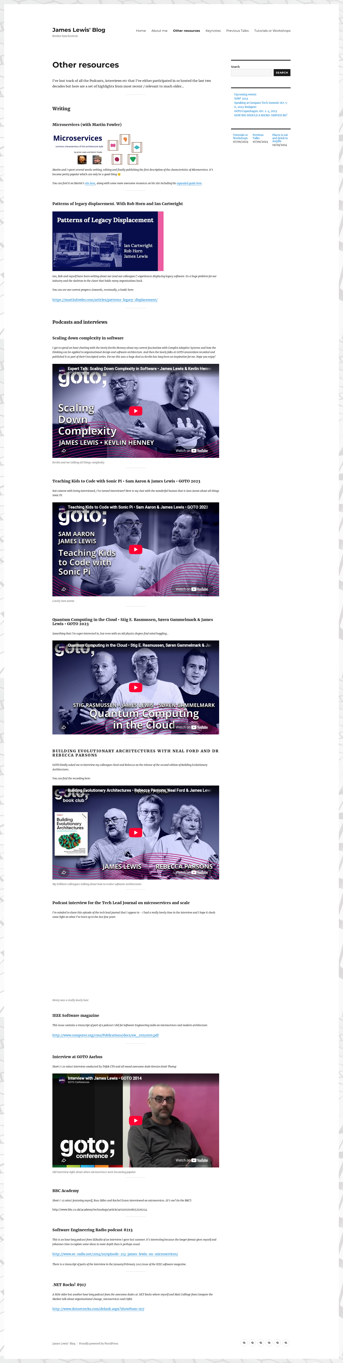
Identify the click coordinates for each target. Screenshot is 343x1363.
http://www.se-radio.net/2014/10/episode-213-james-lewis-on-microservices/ (115, 1254)
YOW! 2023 (241, 98)
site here (90, 183)
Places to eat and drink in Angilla (280, 138)
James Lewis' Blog (78, 29)
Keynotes (213, 31)
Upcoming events (245, 94)
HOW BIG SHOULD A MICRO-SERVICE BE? (260, 115)
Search (235, 67)
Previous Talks (237, 31)
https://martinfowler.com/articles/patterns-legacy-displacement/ (105, 300)
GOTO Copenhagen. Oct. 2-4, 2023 (255, 111)
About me (159, 31)
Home (141, 31)
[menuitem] (241, 140)
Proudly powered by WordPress (98, 1343)
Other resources (186, 31)
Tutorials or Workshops (272, 31)
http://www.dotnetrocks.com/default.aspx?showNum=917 (98, 1309)
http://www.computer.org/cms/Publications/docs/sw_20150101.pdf (105, 1035)
